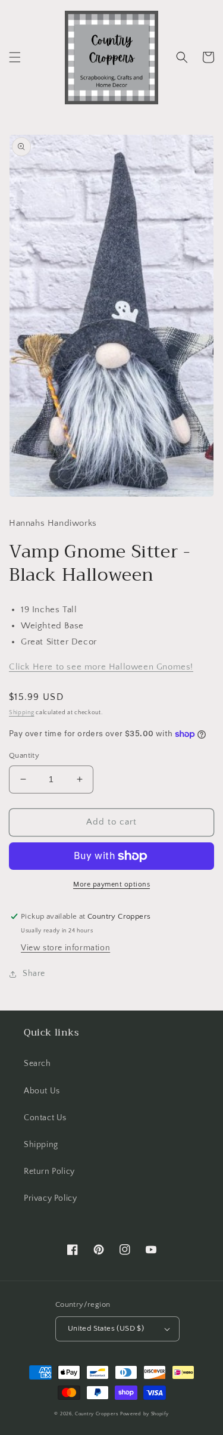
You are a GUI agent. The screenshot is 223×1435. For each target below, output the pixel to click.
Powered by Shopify (144, 1414)
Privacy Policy (50, 1198)
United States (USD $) (106, 1328)
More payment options (111, 884)
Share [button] (34, 973)
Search (37, 1063)
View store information (65, 948)
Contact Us (45, 1118)
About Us (42, 1091)
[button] (15, 57)
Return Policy (49, 1171)
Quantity (24, 755)
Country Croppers (96, 1414)
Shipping (21, 712)
